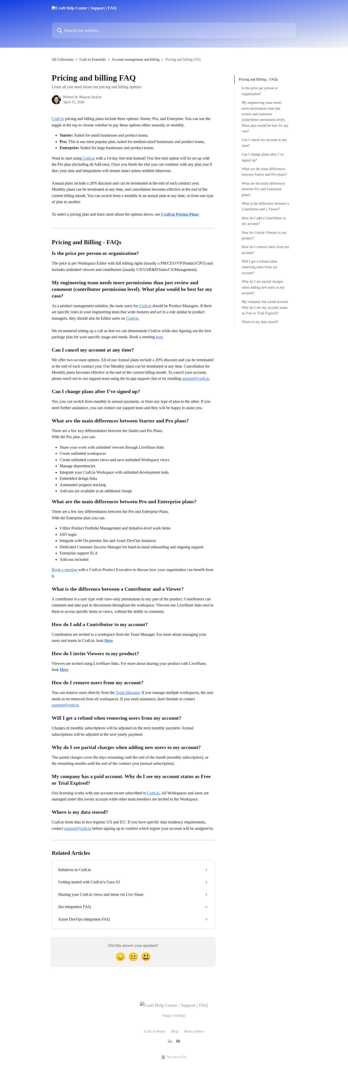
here (159, 337)
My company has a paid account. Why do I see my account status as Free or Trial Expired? (265, 307)
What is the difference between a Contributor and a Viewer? (265, 206)
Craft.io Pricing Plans (180, 214)
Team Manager (128, 692)
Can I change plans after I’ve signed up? (263, 157)
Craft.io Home (154, 1031)
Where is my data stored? (260, 322)
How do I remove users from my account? (265, 249)
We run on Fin (176, 1057)
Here (108, 640)
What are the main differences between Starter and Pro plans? (264, 171)
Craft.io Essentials (92, 59)
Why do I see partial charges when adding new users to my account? (263, 287)
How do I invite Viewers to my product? (264, 235)
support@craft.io (195, 378)
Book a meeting (64, 569)
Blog (174, 1031)
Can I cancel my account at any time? (264, 142)
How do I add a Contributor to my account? (264, 221)
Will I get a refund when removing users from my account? (259, 267)
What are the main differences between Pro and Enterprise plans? (263, 189)
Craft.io (58, 119)
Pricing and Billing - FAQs (258, 79)
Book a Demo (194, 1031)
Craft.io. (132, 318)
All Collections (62, 59)
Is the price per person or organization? (260, 91)
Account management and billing (135, 59)
